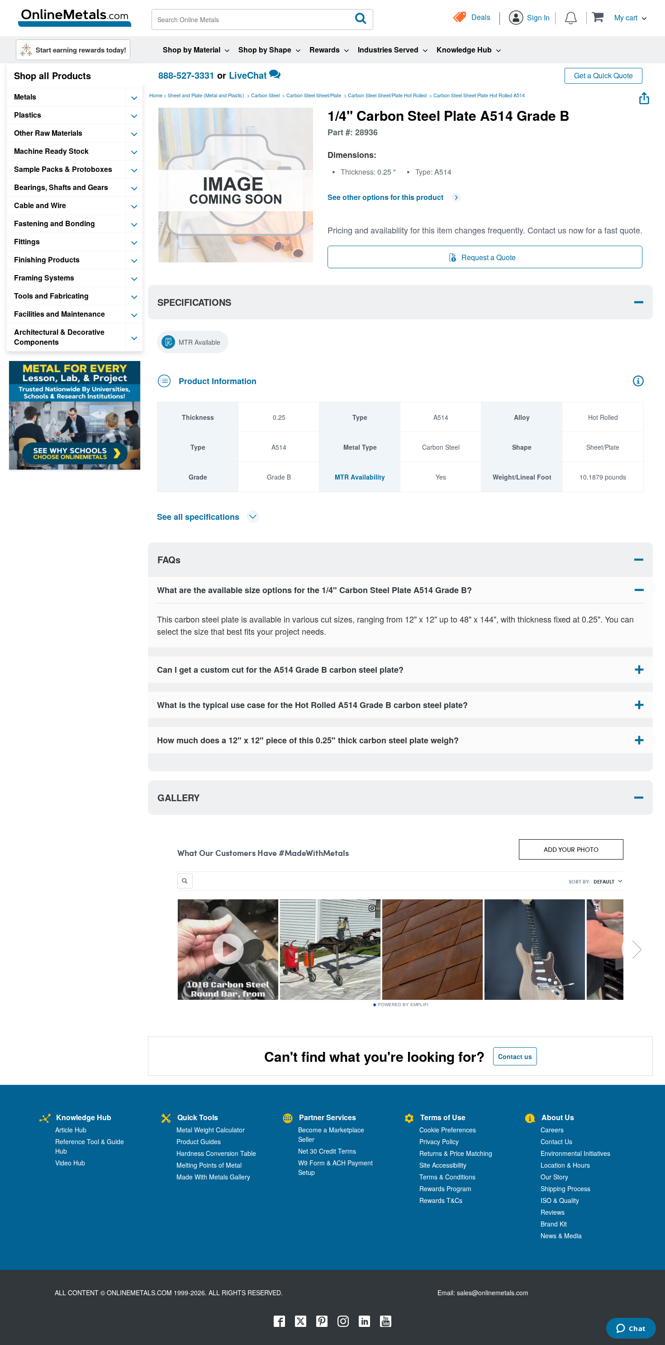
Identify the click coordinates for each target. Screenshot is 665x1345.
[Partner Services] (288, 1118)
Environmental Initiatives (575, 1153)
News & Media (561, 1235)
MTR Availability (360, 476)
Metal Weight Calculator (210, 1129)
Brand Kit (554, 1223)
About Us (558, 1117)
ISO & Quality (560, 1200)
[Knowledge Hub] (45, 1118)
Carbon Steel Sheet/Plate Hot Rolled (387, 95)
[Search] (361, 18)
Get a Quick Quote (603, 75)
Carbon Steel (265, 95)
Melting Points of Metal (209, 1164)
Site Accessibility (442, 1164)
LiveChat (248, 74)
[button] (619, 17)
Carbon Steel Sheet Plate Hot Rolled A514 (479, 95)
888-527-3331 (186, 74)
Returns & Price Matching (455, 1153)
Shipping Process (565, 1188)
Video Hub (70, 1162)
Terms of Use (443, 1117)
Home (155, 95)
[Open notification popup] (571, 17)
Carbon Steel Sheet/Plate (313, 95)
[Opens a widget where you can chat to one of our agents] (631, 1329)
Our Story (554, 1176)
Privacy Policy (439, 1141)
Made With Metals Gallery (213, 1176)
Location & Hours (565, 1164)
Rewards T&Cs (440, 1200)
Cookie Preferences (447, 1129)
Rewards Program (445, 1188)
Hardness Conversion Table (216, 1153)
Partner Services (327, 1117)
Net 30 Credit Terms (327, 1150)
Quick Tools (197, 1117)
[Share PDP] (644, 96)
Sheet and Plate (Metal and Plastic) (206, 95)
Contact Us (556, 1141)
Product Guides (198, 1141)
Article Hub (70, 1129)
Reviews (553, 1212)
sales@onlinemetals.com (492, 1292)
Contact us (515, 1056)
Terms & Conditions (447, 1176)
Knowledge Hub (83, 1117)
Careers (552, 1129)
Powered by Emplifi (403, 1005)
